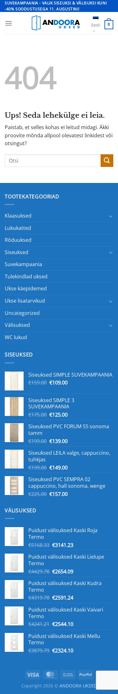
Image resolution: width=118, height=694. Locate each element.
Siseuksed (16, 252)
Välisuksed (17, 324)
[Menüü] (8, 23)
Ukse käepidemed (26, 288)
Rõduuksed (18, 239)
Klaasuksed (18, 215)
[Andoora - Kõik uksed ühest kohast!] (55, 23)
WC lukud (16, 337)
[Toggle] (110, 216)
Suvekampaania (23, 264)
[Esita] (107, 160)
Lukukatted (18, 228)
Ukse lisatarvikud (25, 300)
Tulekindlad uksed (26, 276)
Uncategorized (22, 313)
